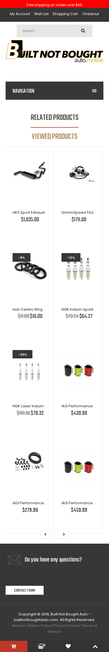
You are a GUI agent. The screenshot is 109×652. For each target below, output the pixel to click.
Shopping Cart (65, 13)
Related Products (55, 118)
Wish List (41, 13)
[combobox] (54, 31)
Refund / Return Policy (31, 625)
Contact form (24, 590)
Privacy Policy (66, 625)
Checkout (90, 13)
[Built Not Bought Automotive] (54, 68)
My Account (20, 13)
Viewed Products (54, 137)
